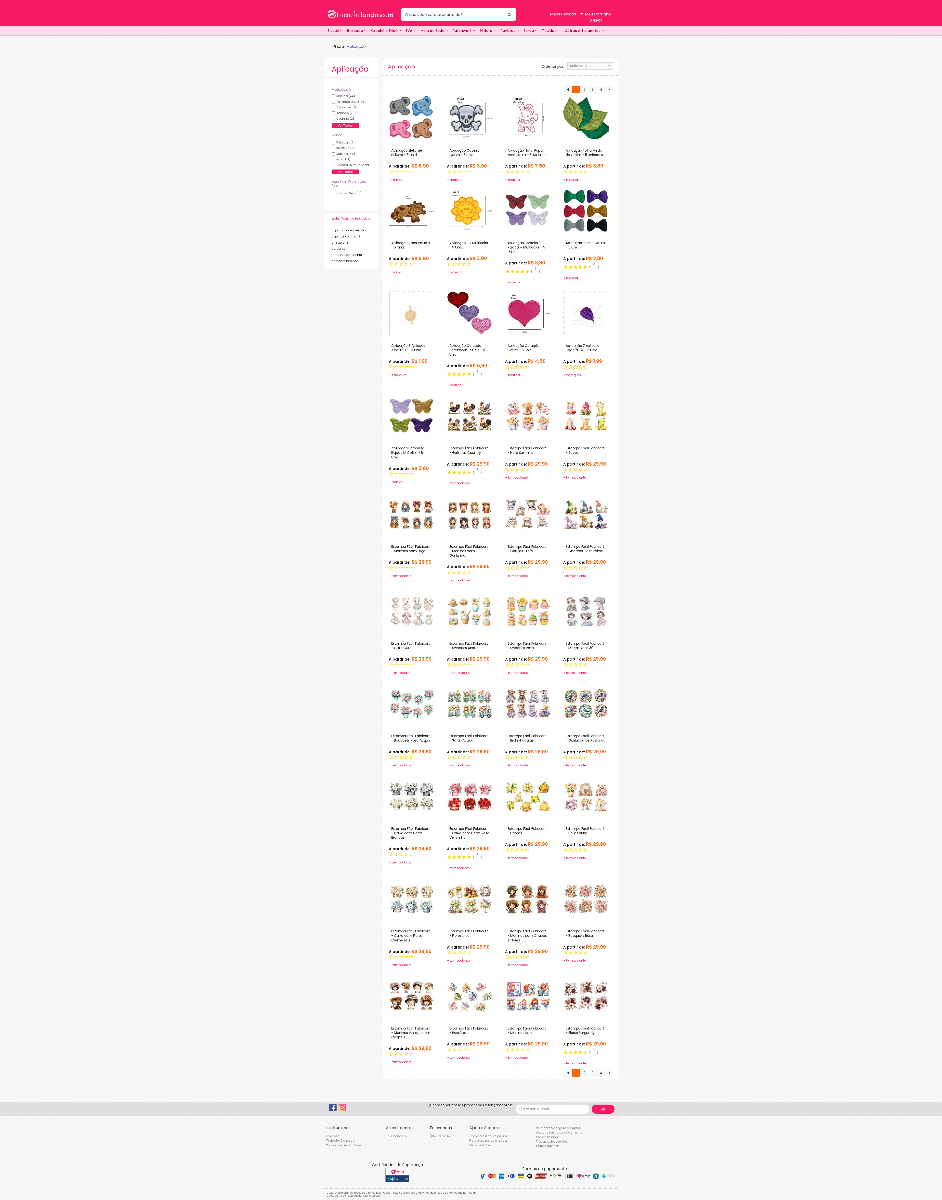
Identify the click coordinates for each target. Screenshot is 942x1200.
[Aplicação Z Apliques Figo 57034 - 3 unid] (586, 313)
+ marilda (396, 180)
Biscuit (333, 30)
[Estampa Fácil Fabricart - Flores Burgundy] (586, 995)
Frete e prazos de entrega (488, 1140)
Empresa (333, 1136)
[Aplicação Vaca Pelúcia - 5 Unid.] (411, 210)
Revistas (508, 30)
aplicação (356, 46)
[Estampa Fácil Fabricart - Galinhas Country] (469, 415)
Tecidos (549, 30)
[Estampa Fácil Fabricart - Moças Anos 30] (586, 611)
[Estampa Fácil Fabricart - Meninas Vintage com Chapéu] (411, 995)
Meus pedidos (479, 1145)
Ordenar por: (552, 66)
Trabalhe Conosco (340, 1140)
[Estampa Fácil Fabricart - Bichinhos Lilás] (527, 703)
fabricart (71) (346, 142)
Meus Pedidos (563, 14)
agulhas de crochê (345, 236)
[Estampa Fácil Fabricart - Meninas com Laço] (411, 514)
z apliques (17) (347, 107)
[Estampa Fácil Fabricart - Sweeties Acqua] (469, 611)
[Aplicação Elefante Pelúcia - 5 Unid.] (411, 118)
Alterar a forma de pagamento (559, 1132)
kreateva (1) (345, 148)
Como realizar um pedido (488, 1136)
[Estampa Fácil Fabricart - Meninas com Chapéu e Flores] (527, 898)
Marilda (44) (345, 96)
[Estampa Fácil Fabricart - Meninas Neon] (527, 995)
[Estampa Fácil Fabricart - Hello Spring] (586, 796)
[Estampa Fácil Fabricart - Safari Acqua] (469, 703)
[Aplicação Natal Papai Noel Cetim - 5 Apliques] (527, 118)
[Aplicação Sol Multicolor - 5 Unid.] (469, 210)
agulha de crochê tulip (348, 230)
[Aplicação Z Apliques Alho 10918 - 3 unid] (411, 313)
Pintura (486, 30)
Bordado (355, 30)
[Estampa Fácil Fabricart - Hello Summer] (527, 415)
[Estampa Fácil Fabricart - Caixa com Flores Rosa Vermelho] (469, 796)
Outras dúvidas (548, 1146)
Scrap (529, 30)
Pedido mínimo (547, 1137)
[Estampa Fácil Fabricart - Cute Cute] (411, 611)
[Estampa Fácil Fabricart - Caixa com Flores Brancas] (411, 796)
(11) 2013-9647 (440, 1136)
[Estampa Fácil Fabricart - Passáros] (469, 995)
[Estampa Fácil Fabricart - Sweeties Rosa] (527, 611)
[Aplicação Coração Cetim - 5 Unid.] (527, 313)
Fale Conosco (396, 1136)
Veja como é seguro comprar (558, 1128)
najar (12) (343, 159)
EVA (409, 30)
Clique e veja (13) (349, 193)
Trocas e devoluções (551, 1141)
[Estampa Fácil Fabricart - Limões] (527, 796)
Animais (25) (346, 113)
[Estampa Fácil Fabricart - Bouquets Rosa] (586, 898)
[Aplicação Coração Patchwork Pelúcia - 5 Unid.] (469, 313)
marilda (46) (345, 154)
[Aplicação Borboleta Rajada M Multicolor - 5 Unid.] (527, 210)
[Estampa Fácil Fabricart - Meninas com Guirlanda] (469, 514)
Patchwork (463, 30)
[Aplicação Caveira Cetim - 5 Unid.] (469, 118)
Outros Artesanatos (583, 30)
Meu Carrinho (597, 17)
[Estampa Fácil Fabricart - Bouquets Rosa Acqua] (411, 703)
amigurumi (340, 242)
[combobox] (590, 66)
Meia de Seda (432, 30)
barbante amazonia (346, 255)
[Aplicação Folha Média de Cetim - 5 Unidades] (586, 118)
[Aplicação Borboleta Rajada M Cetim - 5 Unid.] (411, 415)
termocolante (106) (351, 102)
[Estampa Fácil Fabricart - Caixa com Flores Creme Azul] (411, 898)
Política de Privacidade (343, 1145)
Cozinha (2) (345, 119)
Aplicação (341, 89)
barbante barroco (344, 261)
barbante (338, 249)
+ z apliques (397, 375)
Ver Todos (345, 125)
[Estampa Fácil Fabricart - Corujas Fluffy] (527, 514)
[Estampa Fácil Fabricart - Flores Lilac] (469, 898)
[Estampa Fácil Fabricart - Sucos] (586, 415)
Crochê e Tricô (385, 30)
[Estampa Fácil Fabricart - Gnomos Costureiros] (586, 514)
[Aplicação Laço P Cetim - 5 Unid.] (586, 210)
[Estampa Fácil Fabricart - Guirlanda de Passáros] (586, 703)
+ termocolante (458, 483)
